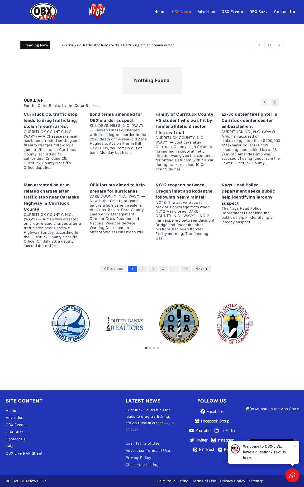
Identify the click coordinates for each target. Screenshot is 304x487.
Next (199, 269)
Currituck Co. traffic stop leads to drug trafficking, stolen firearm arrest (118, 45)
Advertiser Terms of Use (148, 450)
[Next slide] (250, 323)
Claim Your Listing (142, 464)
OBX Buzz (258, 12)
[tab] (146, 348)
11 (185, 269)
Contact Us (284, 12)
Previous (115, 268)
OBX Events (232, 12)
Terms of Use (204, 481)
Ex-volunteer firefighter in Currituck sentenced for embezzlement (250, 120)
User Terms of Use (143, 443)
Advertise (206, 12)
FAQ (9, 446)
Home (159, 12)
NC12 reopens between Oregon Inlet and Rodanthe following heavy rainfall (184, 191)
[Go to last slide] (53, 323)
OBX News (181, 12)
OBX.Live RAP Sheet (24, 453)
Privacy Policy (138, 457)
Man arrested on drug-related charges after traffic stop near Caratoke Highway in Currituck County (51, 197)
